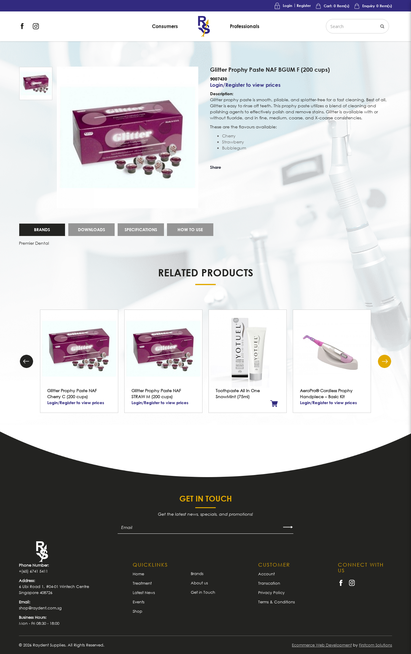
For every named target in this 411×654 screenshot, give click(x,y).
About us (199, 582)
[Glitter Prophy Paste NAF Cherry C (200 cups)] (79, 349)
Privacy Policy (271, 592)
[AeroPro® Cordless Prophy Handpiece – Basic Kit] (332, 349)
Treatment (142, 583)
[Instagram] (35, 26)
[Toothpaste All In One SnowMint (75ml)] (247, 349)
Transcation (269, 583)
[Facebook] (23, 26)
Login (287, 5)
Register (304, 5)
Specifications (141, 229)
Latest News (144, 592)
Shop (137, 611)
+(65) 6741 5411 (33, 571)
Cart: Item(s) (336, 6)
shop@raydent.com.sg (40, 607)
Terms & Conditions (276, 601)
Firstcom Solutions (375, 645)
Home (138, 573)
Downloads (91, 229)
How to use (190, 229)
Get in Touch (203, 592)
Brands (42, 229)
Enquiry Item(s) (376, 6)
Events (138, 601)
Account (266, 573)
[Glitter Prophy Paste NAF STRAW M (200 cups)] (163, 349)
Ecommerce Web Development (322, 645)
